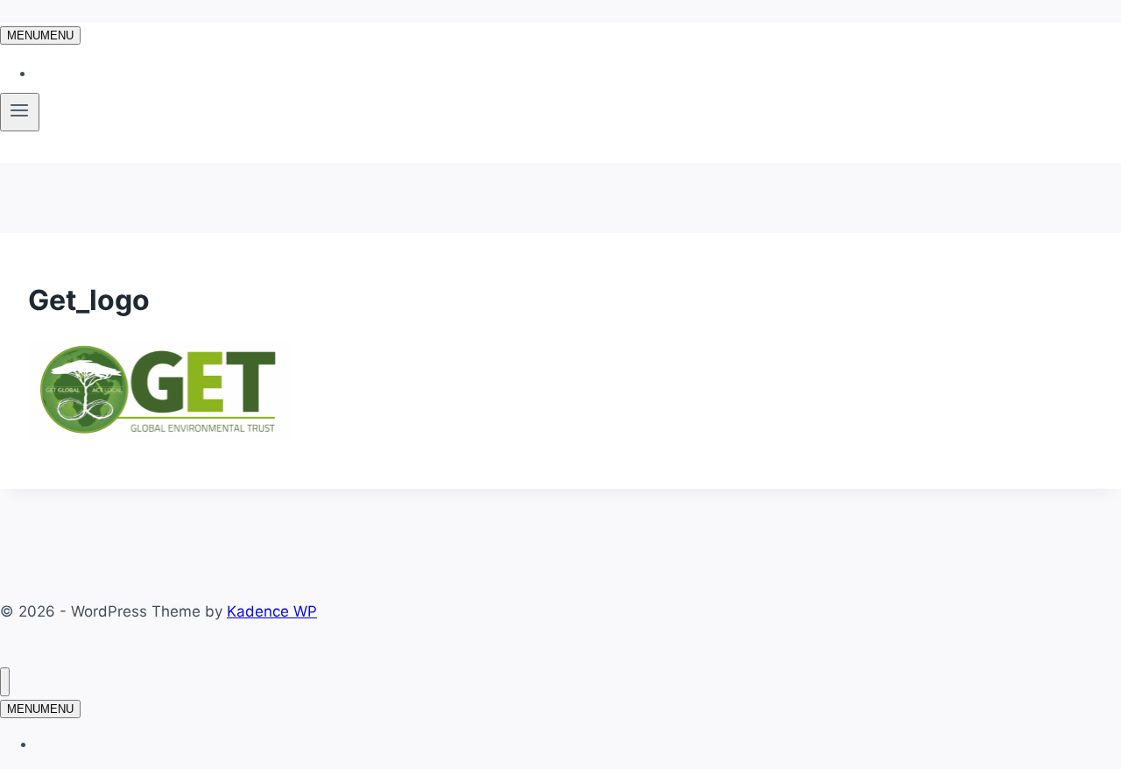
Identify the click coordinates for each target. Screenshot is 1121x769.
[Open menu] (19, 112)
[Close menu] (5, 681)
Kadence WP (272, 611)
